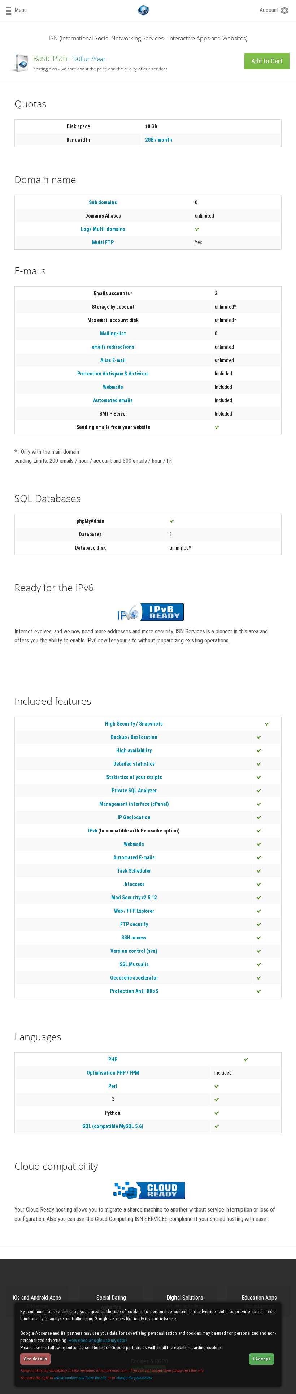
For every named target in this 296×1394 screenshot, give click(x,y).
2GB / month (158, 140)
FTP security (134, 924)
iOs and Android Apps (37, 1301)
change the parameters (134, 1377)
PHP (112, 1059)
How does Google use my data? (98, 1340)
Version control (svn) (133, 951)
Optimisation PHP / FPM (113, 1073)
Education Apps (259, 1301)
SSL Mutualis (134, 964)
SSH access (134, 938)
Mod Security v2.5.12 (134, 897)
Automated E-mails (134, 857)
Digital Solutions (185, 1301)
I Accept (261, 1358)
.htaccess (134, 884)
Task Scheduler (134, 871)
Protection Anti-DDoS (134, 991)
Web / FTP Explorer (134, 911)
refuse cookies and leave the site (80, 1377)
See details (35, 1358)
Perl (112, 1086)
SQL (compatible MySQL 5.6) (112, 1126)
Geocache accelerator (134, 978)
